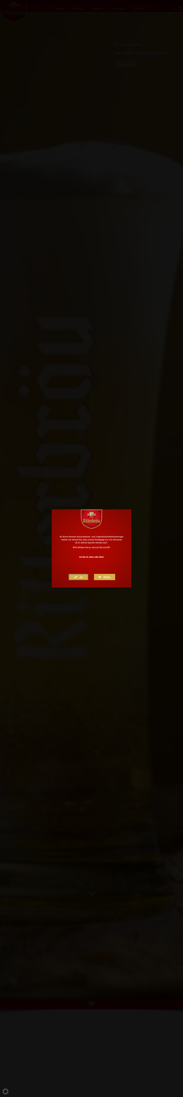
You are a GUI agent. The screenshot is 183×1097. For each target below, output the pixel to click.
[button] (5, 1091)
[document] (91, 548)
